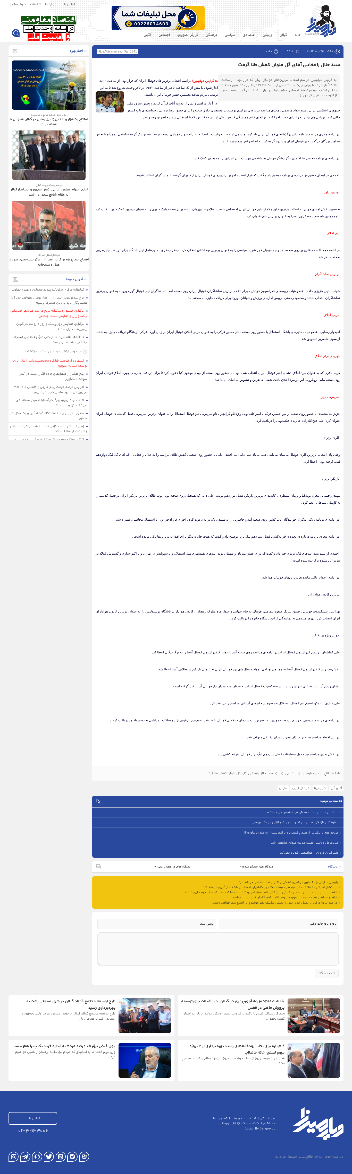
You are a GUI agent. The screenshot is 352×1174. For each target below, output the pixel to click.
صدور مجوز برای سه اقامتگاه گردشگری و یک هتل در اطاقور (49, 416)
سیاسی (230, 35)
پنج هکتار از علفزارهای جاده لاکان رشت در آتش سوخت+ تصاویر (53, 376)
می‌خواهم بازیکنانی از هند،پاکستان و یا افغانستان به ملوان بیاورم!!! (291, 832)
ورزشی (267, 35)
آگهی (147, 35)
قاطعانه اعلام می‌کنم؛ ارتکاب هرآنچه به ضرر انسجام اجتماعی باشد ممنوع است (50, 340)
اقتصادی (249, 35)
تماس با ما (68, 4)
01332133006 (33, 1131)
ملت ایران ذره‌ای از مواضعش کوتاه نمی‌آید (309, 852)
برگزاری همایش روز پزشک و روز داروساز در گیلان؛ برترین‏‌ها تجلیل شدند (51, 326)
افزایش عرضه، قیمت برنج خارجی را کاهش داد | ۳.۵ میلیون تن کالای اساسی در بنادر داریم (51, 389)
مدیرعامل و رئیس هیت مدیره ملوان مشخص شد (305, 842)
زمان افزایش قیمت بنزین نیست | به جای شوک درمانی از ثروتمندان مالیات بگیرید (49, 429)
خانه (298, 35)
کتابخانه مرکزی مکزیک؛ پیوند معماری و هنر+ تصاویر (48, 289)
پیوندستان (18, 4)
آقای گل (336, 788)
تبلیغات (35, 4)
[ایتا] (61, 1157)
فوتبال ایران (300, 788)
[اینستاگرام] (14, 1157)
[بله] (72, 1157)
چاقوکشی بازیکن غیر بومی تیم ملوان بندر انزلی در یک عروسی (295, 822)
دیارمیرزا (320, 788)
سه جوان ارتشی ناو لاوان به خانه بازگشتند (53, 351)
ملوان (283, 788)
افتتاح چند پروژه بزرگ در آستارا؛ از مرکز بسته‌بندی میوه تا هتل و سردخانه (52, 403)
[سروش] (37, 1157)
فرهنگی (211, 35)
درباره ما (50, 4)
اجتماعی (164, 35)
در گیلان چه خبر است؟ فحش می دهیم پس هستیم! (302, 812)
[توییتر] (49, 1157)
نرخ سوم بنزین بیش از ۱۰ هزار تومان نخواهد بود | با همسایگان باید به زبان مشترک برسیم (49, 300)
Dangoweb (267, 1128)
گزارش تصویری (187, 35)
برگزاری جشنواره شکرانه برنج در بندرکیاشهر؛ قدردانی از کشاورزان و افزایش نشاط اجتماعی (49, 313)
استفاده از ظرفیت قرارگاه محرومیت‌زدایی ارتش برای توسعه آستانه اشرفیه (50, 363)
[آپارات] (84, 1157)
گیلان (283, 35)
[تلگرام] (25, 1157)
